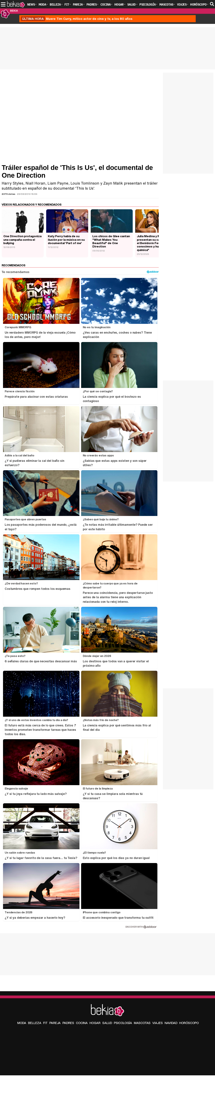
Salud (107, 1023)
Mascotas (142, 1023)
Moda (21, 1023)
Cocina (82, 1023)
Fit (45, 1023)
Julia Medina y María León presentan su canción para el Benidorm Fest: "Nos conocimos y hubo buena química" (155, 243)
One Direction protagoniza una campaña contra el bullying (22, 239)
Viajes (157, 1023)
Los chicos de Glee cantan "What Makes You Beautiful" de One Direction (111, 241)
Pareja (55, 1023)
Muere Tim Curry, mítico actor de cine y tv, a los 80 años (77, 18)
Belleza (34, 1023)
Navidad (171, 1023)
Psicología (123, 1023)
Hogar (95, 1023)
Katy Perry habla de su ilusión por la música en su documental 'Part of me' (66, 239)
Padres (68, 1023)
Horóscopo (189, 1023)
